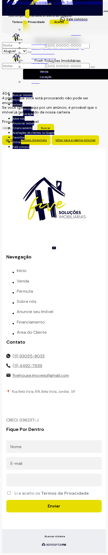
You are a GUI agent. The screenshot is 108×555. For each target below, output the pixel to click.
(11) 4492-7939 (27, 365)
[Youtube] (54, 248)
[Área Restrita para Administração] (54, 536)
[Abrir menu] (3, 90)
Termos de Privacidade (65, 493)
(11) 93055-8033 (29, 356)
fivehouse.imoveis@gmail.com (41, 375)
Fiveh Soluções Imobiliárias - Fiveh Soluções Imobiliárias (54, 2)
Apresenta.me (54, 544)
